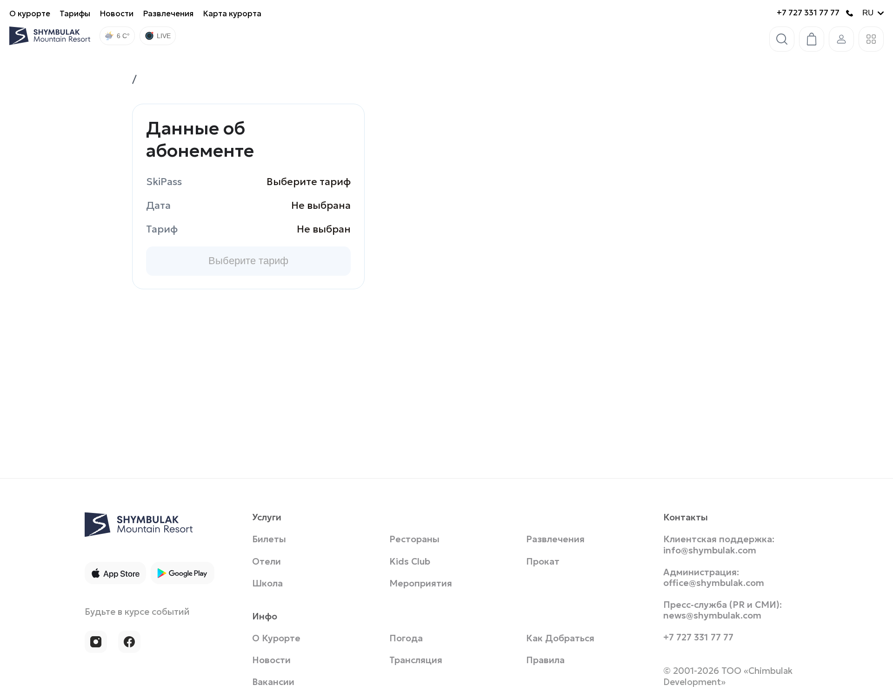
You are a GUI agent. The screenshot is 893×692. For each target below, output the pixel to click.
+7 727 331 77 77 (808, 13)
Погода (406, 639)
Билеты (269, 541)
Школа (267, 584)
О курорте (29, 14)
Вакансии (273, 683)
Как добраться (560, 639)
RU (867, 12)
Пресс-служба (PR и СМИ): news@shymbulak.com (722, 611)
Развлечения (168, 14)
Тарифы (75, 14)
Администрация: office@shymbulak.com (713, 579)
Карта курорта (232, 14)
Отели (266, 563)
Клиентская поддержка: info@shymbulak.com (718, 546)
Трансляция (415, 661)
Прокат (543, 563)
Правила (545, 661)
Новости (116, 14)
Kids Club (409, 563)
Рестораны (414, 541)
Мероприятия (420, 584)
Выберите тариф (248, 260)
